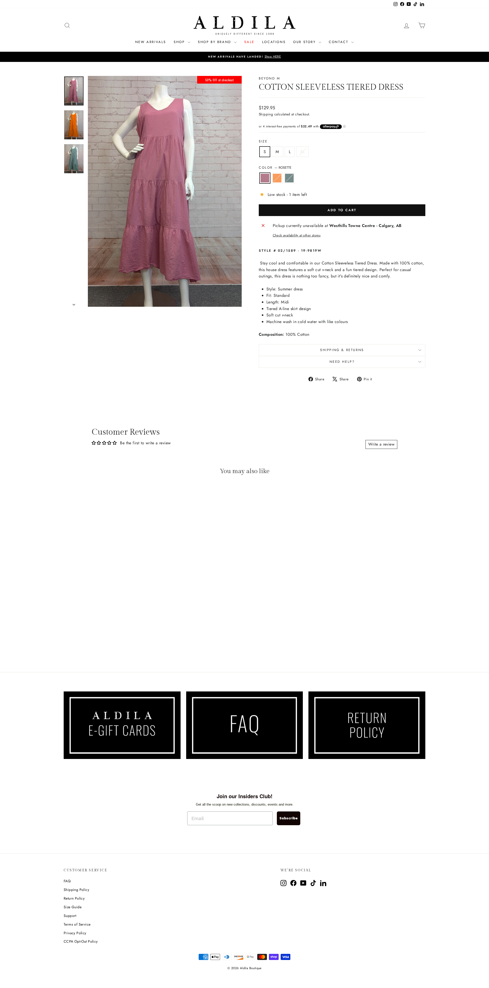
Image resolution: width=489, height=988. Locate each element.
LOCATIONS (274, 41)
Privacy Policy (75, 933)
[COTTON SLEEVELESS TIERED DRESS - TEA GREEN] (113, 641)
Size (263, 141)
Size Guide (73, 907)
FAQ (67, 881)
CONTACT (339, 41)
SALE (249, 41)
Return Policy (74, 898)
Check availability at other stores (297, 235)
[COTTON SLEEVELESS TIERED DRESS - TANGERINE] (106, 641)
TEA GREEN (289, 178)
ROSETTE (265, 178)
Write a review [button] (381, 444)
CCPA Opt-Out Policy (81, 941)
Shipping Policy (76, 889)
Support (70, 915)
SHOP (180, 41)
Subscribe (288, 818)
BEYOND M (269, 78)
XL (302, 152)
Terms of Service (77, 924)
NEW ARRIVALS (150, 41)
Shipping (266, 114)
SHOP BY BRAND (215, 41)
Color (275, 167)
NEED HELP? (342, 361)
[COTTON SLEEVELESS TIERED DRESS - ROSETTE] (100, 641)
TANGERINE (277, 178)
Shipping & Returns (342, 350)
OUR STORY (305, 41)
